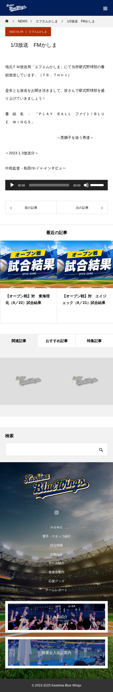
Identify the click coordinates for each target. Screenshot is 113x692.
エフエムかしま (38, 31)
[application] (56, 185)
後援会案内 (56, 572)
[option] (28, 282)
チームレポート (56, 590)
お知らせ (56, 554)
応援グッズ (56, 581)
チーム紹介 (56, 563)
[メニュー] (105, 8)
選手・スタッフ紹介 (56, 536)
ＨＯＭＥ (56, 527)
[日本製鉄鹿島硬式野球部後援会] (56, 487)
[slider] (97, 184)
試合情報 (56, 545)
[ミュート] (86, 185)
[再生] (12, 185)
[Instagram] (56, 512)
